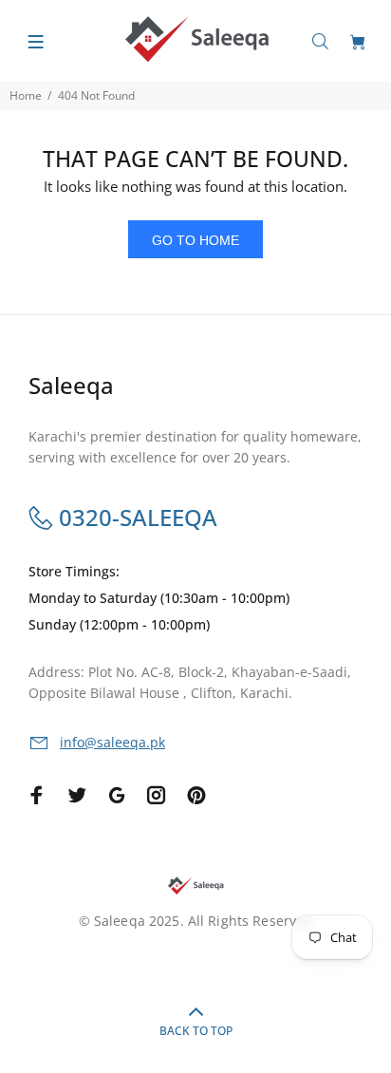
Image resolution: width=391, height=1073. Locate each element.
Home (25, 95)
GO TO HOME (195, 240)
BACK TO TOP (196, 1031)
